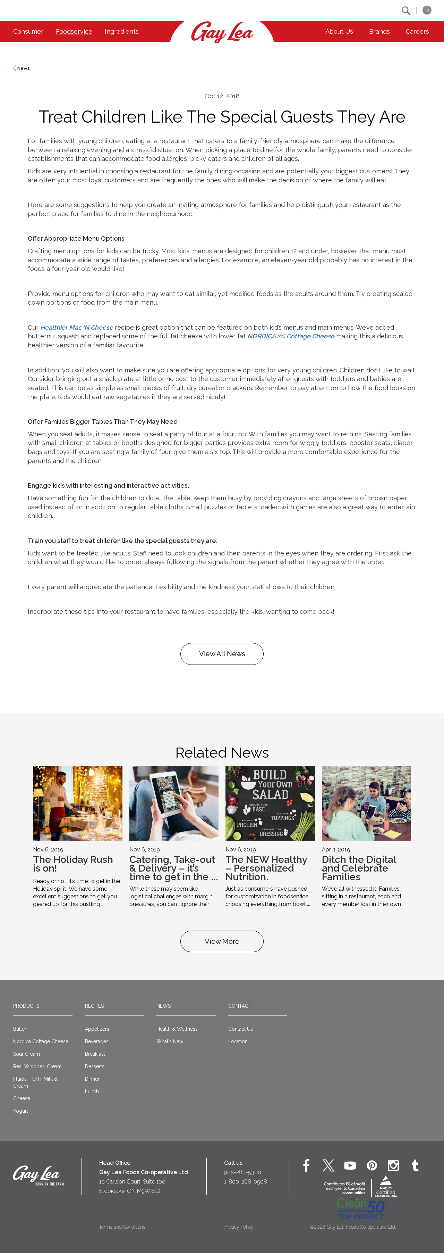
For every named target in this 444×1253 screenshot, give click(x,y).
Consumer (28, 31)
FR (427, 10)
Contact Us (240, 1029)
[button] (406, 10)
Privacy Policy (239, 1227)
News (23, 68)
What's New (169, 1041)
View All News (222, 654)
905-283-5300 (242, 1172)
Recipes (94, 1006)
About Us (339, 31)
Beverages (97, 1041)
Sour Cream (26, 1054)
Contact (239, 1006)
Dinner (92, 1079)
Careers (417, 31)
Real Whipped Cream (37, 1066)
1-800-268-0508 (245, 1181)
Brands (379, 31)
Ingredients (122, 31)
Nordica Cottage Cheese (40, 1041)
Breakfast (95, 1054)
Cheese (21, 1098)
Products (26, 1006)
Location (238, 1041)
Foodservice (74, 31)
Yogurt (20, 1111)
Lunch (92, 1091)
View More (222, 941)
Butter (19, 1029)
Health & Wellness (177, 1029)
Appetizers (97, 1029)
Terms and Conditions (122, 1227)
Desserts (94, 1066)
